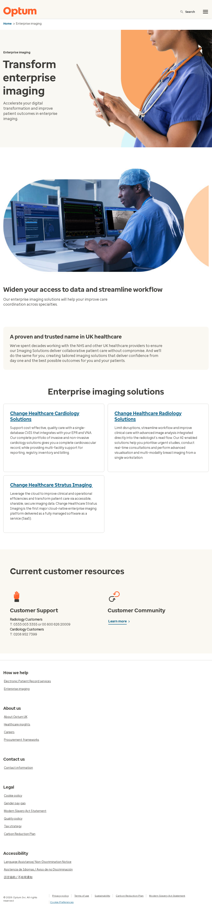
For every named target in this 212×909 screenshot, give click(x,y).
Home (7, 23)
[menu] (205, 12)
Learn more (117, 621)
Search (190, 12)
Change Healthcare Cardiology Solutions (44, 416)
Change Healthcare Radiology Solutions (148, 416)
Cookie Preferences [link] (61, 902)
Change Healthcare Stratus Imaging (51, 485)
